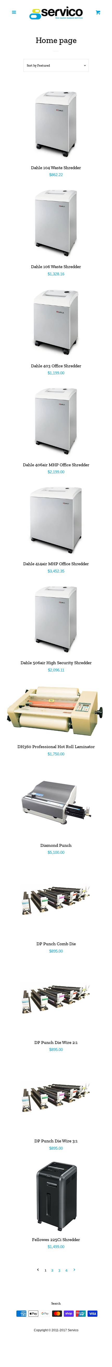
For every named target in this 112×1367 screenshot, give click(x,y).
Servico (73, 1330)
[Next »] (74, 1270)
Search (56, 1303)
